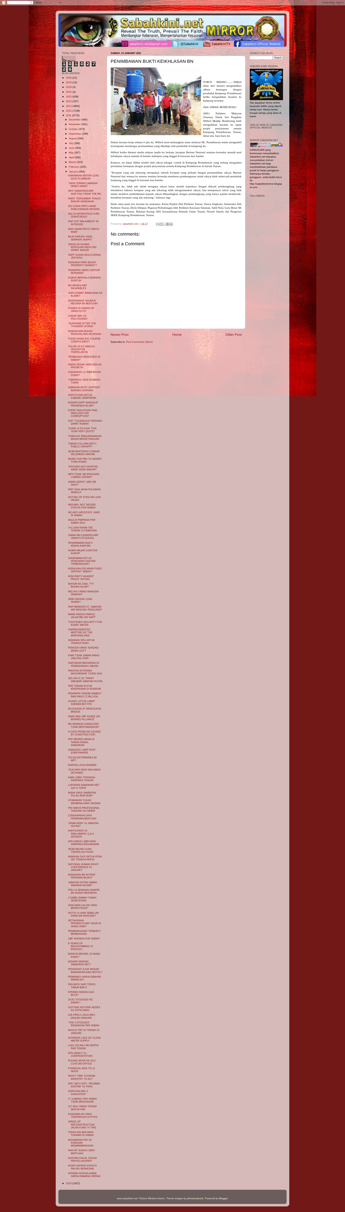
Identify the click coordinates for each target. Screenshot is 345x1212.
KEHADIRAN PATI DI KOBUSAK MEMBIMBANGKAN (80, 1143)
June (72, 148)
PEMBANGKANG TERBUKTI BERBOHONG (84, 932)
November (75, 124)
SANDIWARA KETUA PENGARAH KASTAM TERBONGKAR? (81, 561)
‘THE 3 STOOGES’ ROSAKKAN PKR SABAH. (84, 1024)
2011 (69, 115)
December (75, 119)
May (71, 152)
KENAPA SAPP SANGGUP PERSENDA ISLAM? (83, 404)
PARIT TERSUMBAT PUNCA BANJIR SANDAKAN (84, 200)
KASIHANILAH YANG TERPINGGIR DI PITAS (82, 1115)
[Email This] (157, 224)
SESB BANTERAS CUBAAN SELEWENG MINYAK (84, 453)
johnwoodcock (195, 1198)
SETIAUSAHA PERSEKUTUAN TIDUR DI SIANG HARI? (84, 923)
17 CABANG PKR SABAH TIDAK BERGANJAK (82, 1100)
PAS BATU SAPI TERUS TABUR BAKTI (81, 986)
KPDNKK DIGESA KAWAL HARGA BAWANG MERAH (84, 1175)
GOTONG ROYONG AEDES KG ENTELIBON (84, 1009)
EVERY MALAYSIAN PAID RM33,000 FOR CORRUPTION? (82, 413)
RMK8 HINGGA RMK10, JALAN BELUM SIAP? (82, 616)
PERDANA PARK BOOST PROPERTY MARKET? (82, 264)
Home (177, 334)
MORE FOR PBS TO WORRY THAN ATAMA (85, 460)
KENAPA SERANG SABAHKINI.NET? (79, 963)
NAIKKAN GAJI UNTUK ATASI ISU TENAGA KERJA (85, 858)
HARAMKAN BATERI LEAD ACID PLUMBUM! (83, 177)
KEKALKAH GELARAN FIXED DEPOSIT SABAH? (85, 570)
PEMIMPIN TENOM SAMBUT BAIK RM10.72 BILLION (85, 695)
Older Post (233, 334)
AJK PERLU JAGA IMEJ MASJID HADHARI (81, 1016)
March (73, 162)
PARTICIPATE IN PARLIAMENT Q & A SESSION (81, 833)
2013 (69, 106)
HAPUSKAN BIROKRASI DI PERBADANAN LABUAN (83, 664)
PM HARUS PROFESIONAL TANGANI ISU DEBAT (84, 809)
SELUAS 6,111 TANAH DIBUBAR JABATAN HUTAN (85, 679)
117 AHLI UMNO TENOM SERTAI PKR (82, 1108)
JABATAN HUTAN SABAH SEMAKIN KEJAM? (82, 884)
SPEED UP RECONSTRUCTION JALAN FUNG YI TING (82, 1124)
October (74, 129)
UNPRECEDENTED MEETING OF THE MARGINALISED (80, 632)
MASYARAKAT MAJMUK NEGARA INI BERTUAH (83, 302)
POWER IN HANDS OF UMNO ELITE (81, 309)
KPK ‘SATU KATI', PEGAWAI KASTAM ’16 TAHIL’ (84, 1085)
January (74, 171)
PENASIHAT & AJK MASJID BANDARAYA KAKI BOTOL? (85, 970)
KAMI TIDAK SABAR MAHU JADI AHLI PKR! (83, 657)
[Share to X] (164, 224)
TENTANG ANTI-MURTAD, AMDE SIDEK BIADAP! (83, 468)
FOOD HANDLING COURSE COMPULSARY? (84, 340)
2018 (69, 87)
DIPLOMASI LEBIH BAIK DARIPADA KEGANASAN (83, 843)
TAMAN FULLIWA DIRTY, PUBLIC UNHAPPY (82, 445)
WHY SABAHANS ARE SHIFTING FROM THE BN (84, 192)
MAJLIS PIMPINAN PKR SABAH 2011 (81, 521)
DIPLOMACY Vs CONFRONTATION (80, 1054)
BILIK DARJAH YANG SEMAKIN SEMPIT (80, 238)
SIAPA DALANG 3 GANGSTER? (78, 1092)
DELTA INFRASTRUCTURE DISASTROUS (83, 215)
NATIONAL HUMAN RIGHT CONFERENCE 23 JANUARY (83, 867)
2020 (69, 77)
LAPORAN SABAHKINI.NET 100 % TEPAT (84, 786)
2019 (69, 82)
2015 (69, 96)
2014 (69, 101)
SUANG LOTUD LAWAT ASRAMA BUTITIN (81, 702)
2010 (69, 1183)
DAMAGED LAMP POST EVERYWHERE (82, 751)
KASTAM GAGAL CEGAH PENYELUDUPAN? (82, 1159)
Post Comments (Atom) (139, 342)
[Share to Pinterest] (171, 224)
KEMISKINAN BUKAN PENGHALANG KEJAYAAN (84, 332)
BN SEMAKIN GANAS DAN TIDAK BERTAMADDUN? (83, 725)
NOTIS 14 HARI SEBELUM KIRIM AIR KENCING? (83, 914)
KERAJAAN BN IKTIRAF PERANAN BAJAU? (82, 876)
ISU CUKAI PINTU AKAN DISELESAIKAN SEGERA (84, 207)
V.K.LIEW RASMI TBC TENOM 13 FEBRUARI (82, 529)
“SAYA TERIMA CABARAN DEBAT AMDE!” (83, 185)
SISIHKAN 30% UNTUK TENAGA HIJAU (81, 641)
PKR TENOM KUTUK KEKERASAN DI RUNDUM (84, 687)
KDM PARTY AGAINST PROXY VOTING (81, 578)
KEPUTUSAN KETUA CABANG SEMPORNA (82, 396)
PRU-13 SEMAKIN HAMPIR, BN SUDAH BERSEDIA (84, 891)
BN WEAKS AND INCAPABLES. (77, 287)
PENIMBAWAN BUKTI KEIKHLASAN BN (80, 544)
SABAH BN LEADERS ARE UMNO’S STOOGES (83, 536)
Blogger (223, 1198)
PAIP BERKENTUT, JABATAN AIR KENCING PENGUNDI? (85, 608)
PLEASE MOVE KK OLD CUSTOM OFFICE (82, 1062)
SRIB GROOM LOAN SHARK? (80, 600)
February (74, 166)
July (71, 143)
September (75, 133)
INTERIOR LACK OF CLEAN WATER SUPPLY (84, 1039)
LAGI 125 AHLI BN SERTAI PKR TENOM (83, 1047)
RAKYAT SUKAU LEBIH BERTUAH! (81, 1152)
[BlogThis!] (161, 224)
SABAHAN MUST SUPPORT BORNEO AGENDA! (84, 389)
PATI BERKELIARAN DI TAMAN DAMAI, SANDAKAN (81, 742)
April (72, 157)
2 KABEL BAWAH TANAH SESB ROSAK (82, 899)
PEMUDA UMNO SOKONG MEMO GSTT (83, 649)
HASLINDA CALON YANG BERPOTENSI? (82, 906)
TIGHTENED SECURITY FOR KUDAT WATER (85, 623)
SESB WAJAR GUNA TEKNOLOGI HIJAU (80, 850)
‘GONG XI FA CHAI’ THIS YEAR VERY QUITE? (82, 430)
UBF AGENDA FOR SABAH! (84, 938)
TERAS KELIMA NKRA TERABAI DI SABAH (81, 1133)
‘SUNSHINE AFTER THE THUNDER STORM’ (82, 325)
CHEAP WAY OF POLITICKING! (78, 317)
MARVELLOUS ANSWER (82, 765)
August (73, 138)
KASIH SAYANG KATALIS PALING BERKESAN (82, 1167)
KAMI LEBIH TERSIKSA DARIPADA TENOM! (81, 779)
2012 (69, 110)
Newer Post (119, 334)
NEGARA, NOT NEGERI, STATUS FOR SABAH (82, 506)
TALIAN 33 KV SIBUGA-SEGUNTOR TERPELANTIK (81, 349)
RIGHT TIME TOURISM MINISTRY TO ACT (81, 1077)
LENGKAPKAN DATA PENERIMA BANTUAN (82, 817)
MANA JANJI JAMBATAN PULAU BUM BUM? (82, 794)
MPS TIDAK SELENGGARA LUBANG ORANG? (83, 475)
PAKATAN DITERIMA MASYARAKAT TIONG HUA (85, 672)
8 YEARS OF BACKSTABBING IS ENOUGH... (80, 946)
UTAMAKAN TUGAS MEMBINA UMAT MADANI (84, 801)
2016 (69, 92)
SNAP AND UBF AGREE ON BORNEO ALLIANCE (84, 718)
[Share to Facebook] (168, 224)
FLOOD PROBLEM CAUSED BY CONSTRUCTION (84, 733)
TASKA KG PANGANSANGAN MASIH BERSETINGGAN (85, 437)
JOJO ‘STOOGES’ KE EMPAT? (80, 1001)
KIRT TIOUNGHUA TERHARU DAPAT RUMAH (85, 422)
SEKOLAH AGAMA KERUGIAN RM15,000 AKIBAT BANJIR (82, 247)
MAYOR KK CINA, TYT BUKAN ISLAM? (81, 585)
